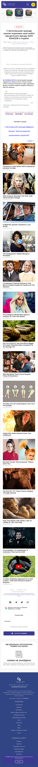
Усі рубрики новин (21, 589)
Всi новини (19, 26)
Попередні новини (19, 715)
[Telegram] (16, 602)
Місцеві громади (19, 749)
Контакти (19, 754)
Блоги (19, 733)
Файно (19, 761)
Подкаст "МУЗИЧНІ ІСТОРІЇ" (19, 730)
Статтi (19, 720)
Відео (19, 727)
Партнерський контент (19, 717)
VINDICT (26, 698)
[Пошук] (27, 4)
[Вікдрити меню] (33, 5)
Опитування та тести (19, 746)
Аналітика (19, 722)
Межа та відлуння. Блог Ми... (19, 712)
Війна (19, 725)
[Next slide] (35, 13)
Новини (19, 741)
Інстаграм (28, 114)
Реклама (19, 707)
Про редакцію (19, 751)
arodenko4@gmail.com (19, 686)
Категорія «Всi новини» (18, 591)
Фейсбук (19, 114)
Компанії (19, 744)
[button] (10, 602)
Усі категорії (19, 704)
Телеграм (9, 114)
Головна (12, 589)
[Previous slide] (2, 13)
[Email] (28, 602)
